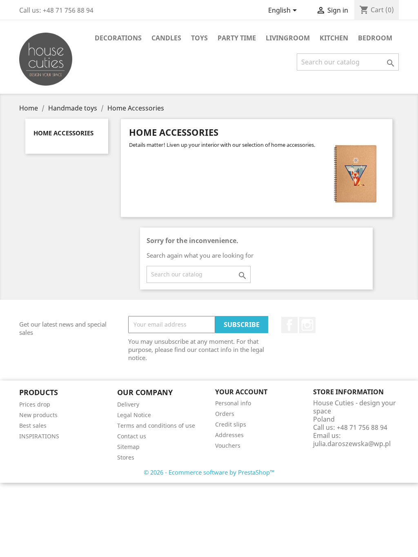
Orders (224, 414)
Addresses (229, 435)
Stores (125, 457)
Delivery (128, 404)
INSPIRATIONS (39, 436)
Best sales (33, 425)
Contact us (131, 436)
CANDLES (166, 37)
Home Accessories (63, 133)
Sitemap (128, 447)
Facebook (289, 325)
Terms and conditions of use (156, 425)
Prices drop (34, 404)
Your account (241, 391)
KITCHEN (334, 37)
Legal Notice (134, 415)
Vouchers (227, 445)
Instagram (307, 325)
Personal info (233, 403)
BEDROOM (375, 37)
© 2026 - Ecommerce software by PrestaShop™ (209, 472)
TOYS (199, 37)
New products (38, 415)
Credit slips (230, 424)
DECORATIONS (118, 37)
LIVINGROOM (288, 37)
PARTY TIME (237, 37)
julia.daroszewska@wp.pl (352, 443)
